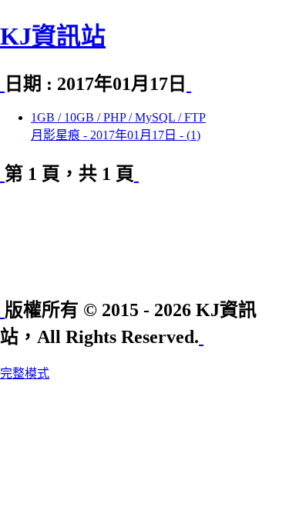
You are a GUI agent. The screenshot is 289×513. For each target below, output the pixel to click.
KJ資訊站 (53, 36)
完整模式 (24, 373)
